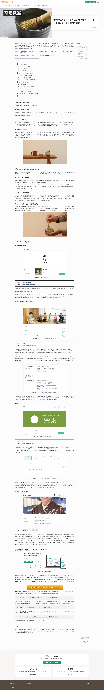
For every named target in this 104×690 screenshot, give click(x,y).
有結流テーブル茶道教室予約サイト (47, 523)
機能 (16, 2)
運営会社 (29, 683)
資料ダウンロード (14, 683)
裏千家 (23, 343)
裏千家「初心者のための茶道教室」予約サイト (48, 338)
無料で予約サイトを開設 (90, 2)
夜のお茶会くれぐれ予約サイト (47, 277)
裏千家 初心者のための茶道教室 (26, 86)
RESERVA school (47, 571)
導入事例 (33, 2)
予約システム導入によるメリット (25, 73)
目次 (17, 60)
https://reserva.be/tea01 (28, 443)
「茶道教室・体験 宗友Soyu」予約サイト (48, 436)
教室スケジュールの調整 (24, 66)
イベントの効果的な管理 (24, 77)
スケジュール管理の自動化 (25, 75)
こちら (36, 620)
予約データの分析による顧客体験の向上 (28, 79)
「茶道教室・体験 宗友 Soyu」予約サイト (48, 478)
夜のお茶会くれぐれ (26, 282)
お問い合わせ (99, 2)
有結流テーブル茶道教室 (24, 91)
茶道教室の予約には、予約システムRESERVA (27, 93)
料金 (28, 2)
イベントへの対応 (23, 68)
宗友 (20, 88)
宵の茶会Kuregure (23, 84)
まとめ (19, 95)
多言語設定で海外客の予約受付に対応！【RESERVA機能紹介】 (38, 607)
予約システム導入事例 (22, 82)
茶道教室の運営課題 (22, 64)
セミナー (46, 2)
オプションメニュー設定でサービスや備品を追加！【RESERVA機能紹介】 (41, 597)
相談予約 (52, 2)
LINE (47, 198)
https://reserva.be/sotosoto (28, 284)
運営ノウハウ (40, 2)
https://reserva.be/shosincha (29, 345)
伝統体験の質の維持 (23, 70)
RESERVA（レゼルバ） (20, 577)
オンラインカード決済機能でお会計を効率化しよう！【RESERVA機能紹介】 (41, 616)
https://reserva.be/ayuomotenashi (30, 530)
